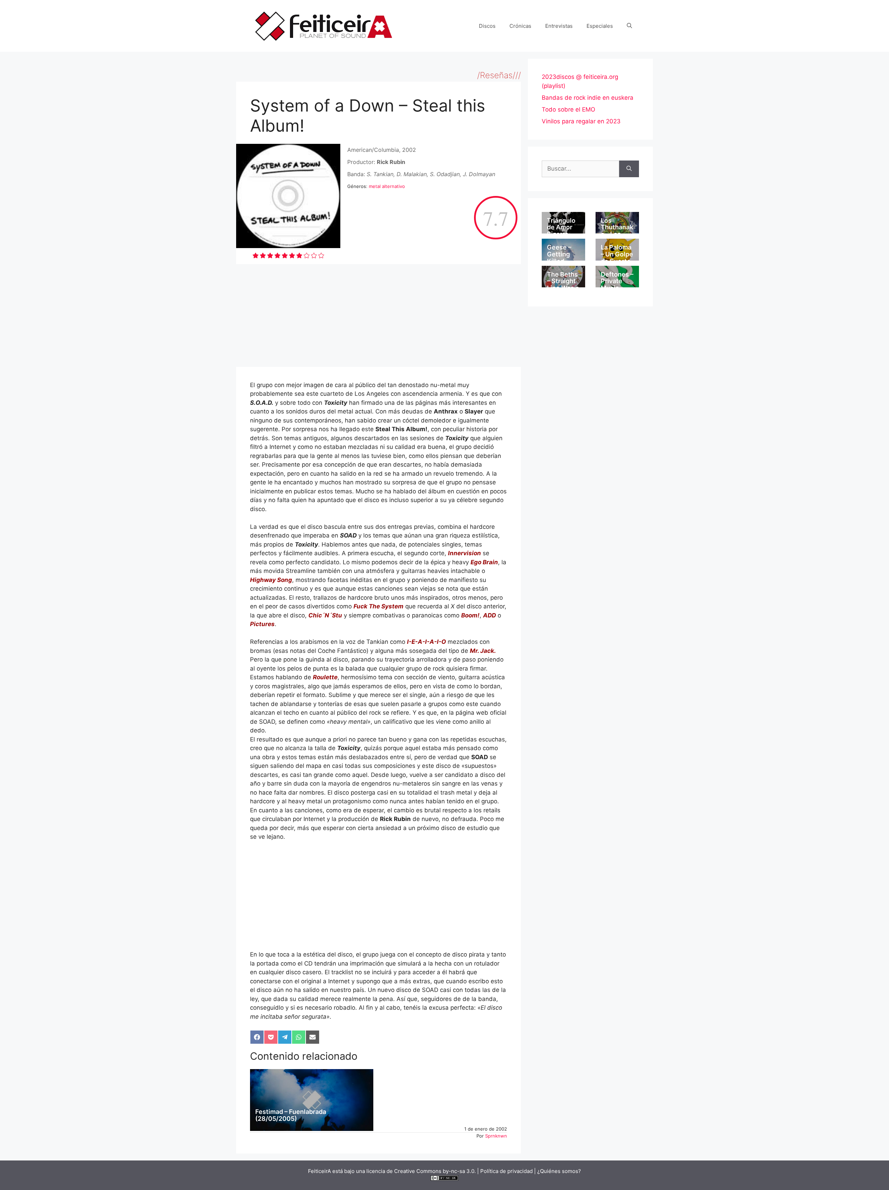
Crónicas (520, 26)
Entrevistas (559, 26)
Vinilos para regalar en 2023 (581, 121)
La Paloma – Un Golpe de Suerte (617, 254)
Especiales (600, 26)
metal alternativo (387, 186)
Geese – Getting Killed (559, 254)
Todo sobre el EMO (568, 109)
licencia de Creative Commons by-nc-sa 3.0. (421, 1171)
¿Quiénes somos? (559, 1171)
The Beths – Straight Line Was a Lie (563, 284)
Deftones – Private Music (617, 281)
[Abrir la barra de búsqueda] (629, 26)
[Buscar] (629, 169)
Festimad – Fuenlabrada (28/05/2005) (290, 1115)
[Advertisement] (378, 315)
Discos (487, 26)
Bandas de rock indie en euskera (587, 97)
